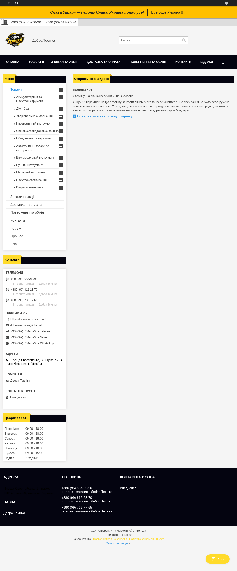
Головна (12, 62)
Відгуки (206, 62)
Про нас (16, 236)
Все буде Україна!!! (167, 12)
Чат (221, 559)
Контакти (183, 62)
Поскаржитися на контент (110, 539)
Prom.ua (140, 530)
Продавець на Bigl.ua (119, 535)
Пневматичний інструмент (34, 123)
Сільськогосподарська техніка (37, 131)
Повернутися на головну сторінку (104, 116)
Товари (34, 62)
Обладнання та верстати (33, 138)
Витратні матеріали (29, 187)
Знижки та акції (64, 62)
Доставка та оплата (103, 62)
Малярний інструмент (31, 172)
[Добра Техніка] (15, 40)
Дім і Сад (22, 108)
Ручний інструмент (29, 165)
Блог (14, 244)
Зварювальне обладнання (34, 116)
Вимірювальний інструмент (35, 157)
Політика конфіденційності (147, 539)
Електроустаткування (31, 180)
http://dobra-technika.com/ (28, 319)
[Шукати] (184, 40)
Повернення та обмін (148, 62)
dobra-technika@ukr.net (26, 325)
